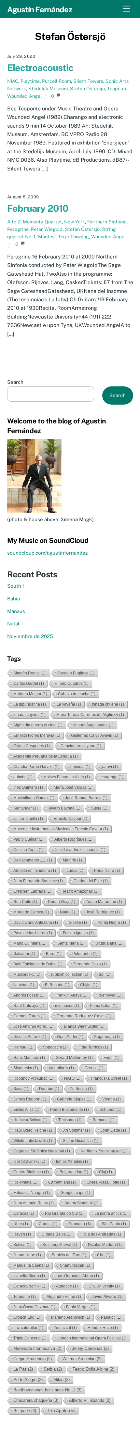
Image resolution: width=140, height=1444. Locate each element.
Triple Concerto (30, 1338)
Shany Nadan (75, 1265)
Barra (54, 953)
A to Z (14, 221)
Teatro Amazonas (80, 891)
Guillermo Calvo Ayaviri (94, 735)
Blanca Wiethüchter (84, 1026)
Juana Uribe (27, 1255)
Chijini (88, 985)
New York (74, 221)
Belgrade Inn (74, 1172)
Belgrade (24, 1410)
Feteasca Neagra (31, 1192)
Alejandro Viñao (64, 1296)
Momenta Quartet (42, 221)
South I (15, 586)
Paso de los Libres (32, 933)
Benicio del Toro (69, 1255)
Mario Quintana (30, 943)
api (104, 974)
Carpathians (62, 1182)
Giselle (78, 922)
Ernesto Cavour (70, 818)
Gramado (79, 1224)
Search (15, 382)
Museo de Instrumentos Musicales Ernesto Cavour (60, 829)
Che (103, 1255)
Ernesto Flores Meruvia (36, 735)
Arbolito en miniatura (34, 870)
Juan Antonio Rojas (33, 1203)
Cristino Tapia (28, 850)
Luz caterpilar (28, 1327)
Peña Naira (107, 870)
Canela (48, 1224)
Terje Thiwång (73, 236)
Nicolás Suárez (29, 1037)
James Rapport (29, 1099)
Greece (94, 1068)
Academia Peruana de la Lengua (45, 756)
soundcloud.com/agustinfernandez (47, 553)
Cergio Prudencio (32, 1358)
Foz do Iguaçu (78, 933)
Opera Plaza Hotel (106, 1182)
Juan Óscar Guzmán (34, 1307)
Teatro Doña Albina (93, 1369)
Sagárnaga (107, 1037)
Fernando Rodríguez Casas (83, 1016)
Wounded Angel (24, 96)
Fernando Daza (90, 964)
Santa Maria (71, 943)
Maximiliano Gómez (33, 798)
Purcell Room (56, 81)
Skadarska (25, 1068)
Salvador (24, 953)
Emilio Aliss (26, 1109)
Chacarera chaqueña (35, 1400)
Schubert (110, 1109)
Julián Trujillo (28, 818)
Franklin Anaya (71, 995)
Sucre (99, 808)
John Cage (113, 1130)
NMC (12, 81)
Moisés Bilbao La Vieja (66, 777)
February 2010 (38, 208)
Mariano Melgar (30, 694)
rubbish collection (69, 974)
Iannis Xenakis (72, 1161)
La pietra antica (111, 1213)
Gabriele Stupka (74, 1099)
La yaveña (69, 704)
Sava (20, 1088)
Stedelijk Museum (48, 88)
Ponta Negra (112, 922)
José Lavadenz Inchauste (79, 850)
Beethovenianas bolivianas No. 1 (47, 1389)
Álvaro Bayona (64, 808)
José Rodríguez (103, 912)
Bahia (13, 598)
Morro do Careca (31, 912)
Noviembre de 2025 (30, 636)
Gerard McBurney (74, 1057)
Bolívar (22, 1244)
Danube (49, 1088)
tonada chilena (108, 704)
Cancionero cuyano (81, 746)
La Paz (23, 1369)
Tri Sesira (81, 1088)
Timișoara (70, 1120)
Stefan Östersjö (87, 88)
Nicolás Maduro (105, 1244)
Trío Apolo (61, 1410)
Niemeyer (109, 995)
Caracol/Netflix (29, 1286)
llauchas (23, 985)
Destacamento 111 (32, 860)
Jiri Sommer (76, 1130)
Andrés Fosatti (29, 995)
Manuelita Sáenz (31, 1265)
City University (104, 1286)
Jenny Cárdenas (90, 1348)
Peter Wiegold (47, 229)
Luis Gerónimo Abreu (77, 1276)
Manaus (16, 611)
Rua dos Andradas (101, 1234)
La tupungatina (29, 704)
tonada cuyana (29, 714)
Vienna (111, 1099)
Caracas (23, 1213)
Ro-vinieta (25, 1182)
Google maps (75, 1192)
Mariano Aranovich (70, 1317)
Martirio (72, 860)
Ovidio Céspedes (31, 746)
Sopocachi (55, 1047)
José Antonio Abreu (33, 1026)
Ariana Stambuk (81, 1203)
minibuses (67, 1005)
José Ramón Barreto (86, 798)
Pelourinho (85, 953)
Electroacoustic (40, 67)
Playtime (30, 81)
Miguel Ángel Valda (93, 725)
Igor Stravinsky (29, 1161)
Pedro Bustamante (69, 1109)
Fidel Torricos (93, 1047)
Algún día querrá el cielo (38, 725)
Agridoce (67, 1286)
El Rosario (57, 985)
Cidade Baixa (57, 1234)
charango (112, 777)
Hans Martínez (29, 1057)
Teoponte (117, 88)
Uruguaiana (108, 943)
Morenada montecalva (37, 1348)
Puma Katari (104, 1005)
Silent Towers (88, 81)
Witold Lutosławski (32, 1140)
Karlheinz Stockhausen (104, 1151)
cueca (75, 870)
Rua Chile (25, 901)
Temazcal (65, 1327)
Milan (61, 1379)
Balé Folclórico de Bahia (38, 964)
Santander (25, 808)
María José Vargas (73, 787)
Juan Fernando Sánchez (38, 881)
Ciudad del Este (91, 881)
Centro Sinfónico (31, 1172)
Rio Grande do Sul (64, 1213)
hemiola (80, 766)
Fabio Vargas (80, 1307)
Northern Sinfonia (107, 221)
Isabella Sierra (29, 1276)
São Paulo (114, 1224)
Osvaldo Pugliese (75, 673)
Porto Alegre (28, 1379)
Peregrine (18, 229)
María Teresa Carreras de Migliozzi (90, 714)
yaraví (109, 766)
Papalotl (111, 1317)
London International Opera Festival (92, 1338)
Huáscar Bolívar (30, 1120)
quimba (23, 777)
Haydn (22, 1234)
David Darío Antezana (35, 922)
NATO (72, 1078)
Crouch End (26, 1317)
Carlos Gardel (28, 683)
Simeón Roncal (30, 673)
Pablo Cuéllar (28, 839)
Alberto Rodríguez (73, 839)
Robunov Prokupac (33, 1078)
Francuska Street (109, 1078)
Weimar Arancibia (82, 1358)
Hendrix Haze (103, 1327)
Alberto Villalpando (89, 1400)
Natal (13, 623)
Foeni (111, 1057)
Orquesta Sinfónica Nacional (41, 1151)
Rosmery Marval (59, 1244)
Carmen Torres (29, 1016)
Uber (20, 1224)
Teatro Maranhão (104, 901)
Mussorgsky (26, 974)
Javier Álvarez (107, 1296)
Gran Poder (70, 1037)
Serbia (53, 1369)
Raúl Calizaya (28, 1005)
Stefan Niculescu (81, 1140)
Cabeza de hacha (76, 694)
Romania (103, 1120)
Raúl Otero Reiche (32, 1130)
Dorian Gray (61, 901)
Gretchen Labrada (32, 891)
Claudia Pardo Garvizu (36, 766)
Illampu (22, 1047)
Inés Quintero (28, 787)
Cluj (105, 1172)
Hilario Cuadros (72, 683)
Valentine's (61, 1068)
